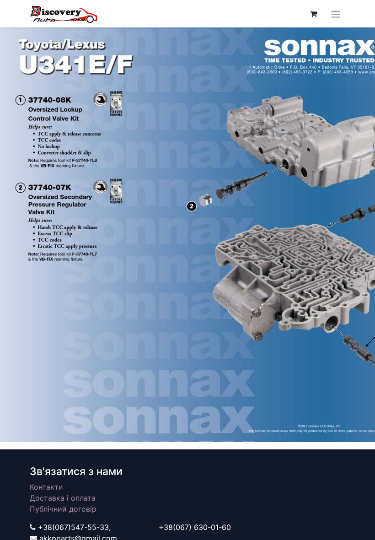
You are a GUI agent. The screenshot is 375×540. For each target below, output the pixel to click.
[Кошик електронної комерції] (313, 14)
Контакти (46, 486)
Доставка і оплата (63, 497)
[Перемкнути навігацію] (335, 14)
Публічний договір (63, 508)
